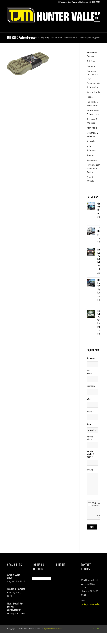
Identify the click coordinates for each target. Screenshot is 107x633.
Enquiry (90, 470)
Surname (92, 358)
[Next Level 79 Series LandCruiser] (91, 252)
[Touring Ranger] (91, 231)
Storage (90, 155)
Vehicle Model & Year (90, 454)
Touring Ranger (16, 589)
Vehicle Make (90, 438)
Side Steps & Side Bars (92, 134)
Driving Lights (93, 92)
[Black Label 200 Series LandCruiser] (91, 283)
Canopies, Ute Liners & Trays (92, 75)
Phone (90, 411)
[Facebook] (94, 628)
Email (90, 399)
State (89, 424)
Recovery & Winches (70, 38)
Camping (91, 66)
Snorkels (91, 141)
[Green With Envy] (91, 206)
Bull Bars (91, 61)
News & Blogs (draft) (42, 38)
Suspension (92, 160)
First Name (90, 372)
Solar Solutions (91, 148)
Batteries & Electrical (92, 54)
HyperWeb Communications (53, 629)
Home (31, 38)
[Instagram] (98, 628)
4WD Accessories (56, 38)
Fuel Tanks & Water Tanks (92, 104)
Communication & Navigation (93, 85)
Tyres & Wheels (90, 179)
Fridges (90, 97)
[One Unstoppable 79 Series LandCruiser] (91, 314)
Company (91, 386)
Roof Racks (92, 127)
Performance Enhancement (93, 112)
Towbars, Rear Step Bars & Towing (93, 168)
